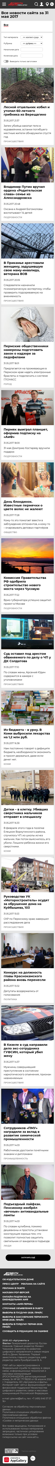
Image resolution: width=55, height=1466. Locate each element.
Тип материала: (11, 37)
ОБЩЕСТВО (10, 532)
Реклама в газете (13, 1288)
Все (6, 25)
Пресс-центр (10, 1283)
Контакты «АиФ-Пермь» (17, 1304)
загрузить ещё (28, 1258)
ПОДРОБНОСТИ (13, 217)
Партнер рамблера (29, 1451)
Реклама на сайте (33, 1283)
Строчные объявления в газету (22, 1308)
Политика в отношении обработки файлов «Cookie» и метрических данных (26, 1419)
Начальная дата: (11, 49)
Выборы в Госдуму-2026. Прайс (22, 1312)
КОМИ (7, 764)
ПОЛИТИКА (10, 999)
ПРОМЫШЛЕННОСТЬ (16, 1159)
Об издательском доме (18, 1279)
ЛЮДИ (7, 1246)
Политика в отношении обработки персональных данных (22, 1413)
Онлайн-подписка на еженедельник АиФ (16, 1298)
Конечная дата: (11, 56)
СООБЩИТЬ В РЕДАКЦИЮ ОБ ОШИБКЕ (25, 1331)
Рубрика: (8, 43)
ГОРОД (8, 384)
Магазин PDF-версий (15, 1292)
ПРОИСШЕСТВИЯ (14, 141)
